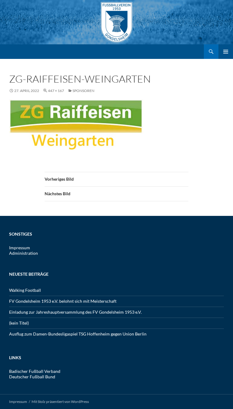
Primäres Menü (225, 51)
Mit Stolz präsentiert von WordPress (60, 401)
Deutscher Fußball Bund (32, 376)
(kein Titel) (19, 322)
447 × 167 (56, 90)
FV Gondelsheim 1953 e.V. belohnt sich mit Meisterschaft (62, 301)
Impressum (19, 247)
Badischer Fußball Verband (34, 371)
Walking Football (25, 290)
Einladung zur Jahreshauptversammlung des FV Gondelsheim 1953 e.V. (75, 312)
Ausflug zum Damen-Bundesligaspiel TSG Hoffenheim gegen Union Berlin (78, 333)
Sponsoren (83, 90)
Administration (23, 253)
